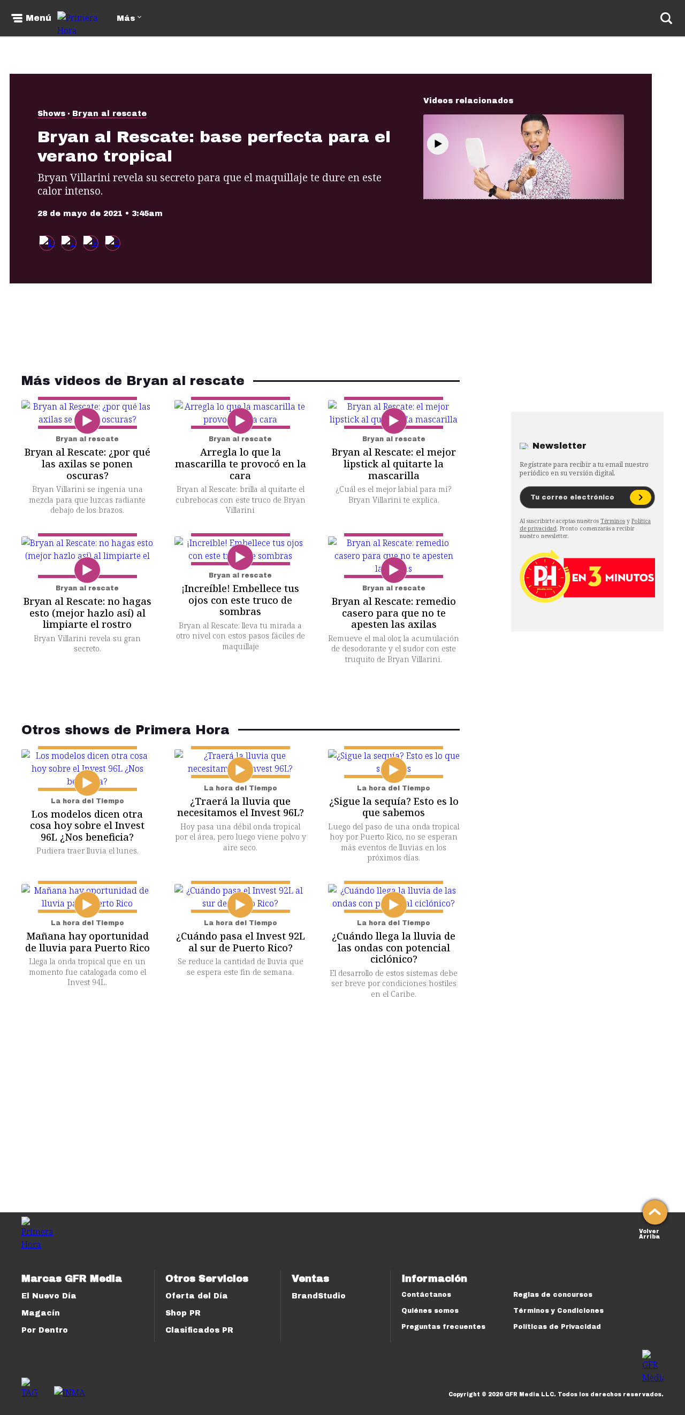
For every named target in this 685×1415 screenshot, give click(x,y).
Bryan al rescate (109, 114)
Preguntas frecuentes (443, 1327)
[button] (69, 243)
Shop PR (183, 1313)
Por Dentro (44, 1330)
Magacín (40, 1313)
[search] (666, 18)
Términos (612, 521)
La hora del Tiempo (87, 801)
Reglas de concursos (552, 1294)
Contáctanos (426, 1294)
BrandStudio (319, 1296)
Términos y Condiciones (558, 1310)
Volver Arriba (649, 1232)
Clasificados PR (199, 1330)
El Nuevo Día (49, 1296)
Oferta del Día (196, 1296)
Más (126, 18)
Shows (51, 114)
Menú (38, 18)
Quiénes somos (430, 1310)
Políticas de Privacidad (557, 1327)
